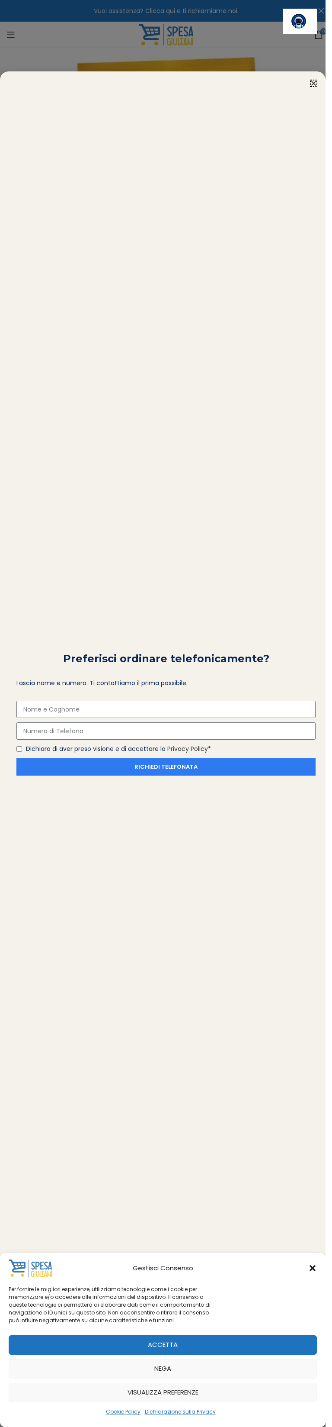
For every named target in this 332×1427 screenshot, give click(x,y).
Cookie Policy (123, 1411)
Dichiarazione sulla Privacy (180, 1411)
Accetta (163, 1344)
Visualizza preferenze (163, 1392)
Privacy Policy (187, 748)
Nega (162, 1368)
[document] (163, 713)
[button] (312, 1268)
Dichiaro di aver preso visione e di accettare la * (118, 748)
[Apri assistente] (300, 21)
